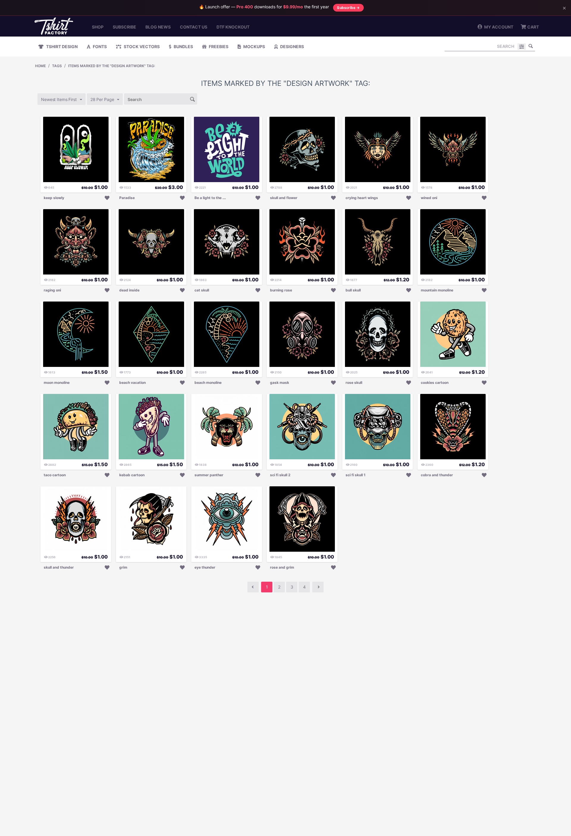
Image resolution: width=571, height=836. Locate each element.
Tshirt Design (61, 46)
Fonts (99, 46)
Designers (291, 46)
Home (40, 66)
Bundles (183, 46)
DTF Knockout (233, 26)
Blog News (158, 26)
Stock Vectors (141, 46)
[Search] (531, 46)
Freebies (218, 46)
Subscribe (124, 26)
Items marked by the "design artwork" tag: (111, 66)
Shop (97, 26)
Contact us (193, 26)
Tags (57, 66)
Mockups (253, 46)
